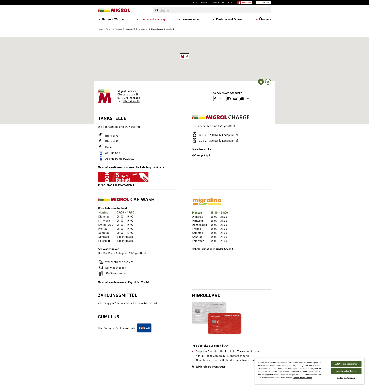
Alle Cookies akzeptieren (346, 363)
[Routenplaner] (261, 82)
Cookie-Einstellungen (346, 377)
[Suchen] (157, 10)
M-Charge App (200, 155)
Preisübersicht (201, 149)
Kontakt (204, 2)
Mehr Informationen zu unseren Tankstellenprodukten (130, 167)
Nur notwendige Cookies (346, 371)
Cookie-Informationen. (302, 377)
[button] (184, 56)
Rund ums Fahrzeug (153, 19)
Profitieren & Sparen (229, 19)
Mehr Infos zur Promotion (115, 184)
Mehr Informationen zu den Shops (212, 249)
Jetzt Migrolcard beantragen (209, 366)
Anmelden (265, 3)
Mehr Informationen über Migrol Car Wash (123, 282)
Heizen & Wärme (113, 19)
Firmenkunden (190, 19)
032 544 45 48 (131, 101)
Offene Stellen (218, 2)
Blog (195, 2)
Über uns (265, 19)
